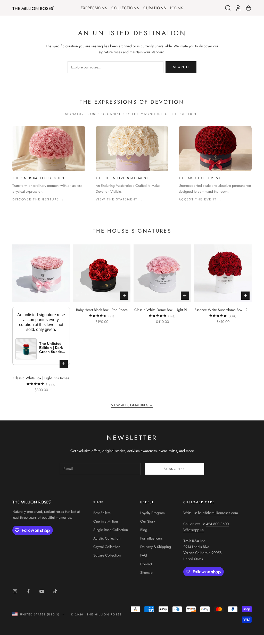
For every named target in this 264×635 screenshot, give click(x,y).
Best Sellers (102, 512)
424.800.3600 (217, 523)
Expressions (94, 8)
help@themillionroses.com (218, 512)
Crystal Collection (106, 546)
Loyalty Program (152, 512)
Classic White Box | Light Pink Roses (41, 378)
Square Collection (107, 555)
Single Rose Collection (110, 529)
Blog (143, 529)
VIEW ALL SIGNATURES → (132, 405)
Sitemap (146, 572)
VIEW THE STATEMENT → (119, 199)
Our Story (147, 521)
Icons (176, 8)
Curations (154, 8)
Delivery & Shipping (155, 546)
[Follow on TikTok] (55, 591)
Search (181, 67)
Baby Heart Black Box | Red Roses (102, 309)
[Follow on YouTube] (41, 591)
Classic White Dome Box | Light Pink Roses (162, 310)
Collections (125, 8)
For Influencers (151, 538)
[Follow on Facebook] (28, 591)
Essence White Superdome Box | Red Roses (222, 310)
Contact (146, 564)
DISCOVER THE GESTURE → (38, 199)
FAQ (143, 555)
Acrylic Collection (106, 538)
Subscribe (174, 468)
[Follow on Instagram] (15, 591)
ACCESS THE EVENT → (200, 199)
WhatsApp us (193, 529)
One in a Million (105, 521)
